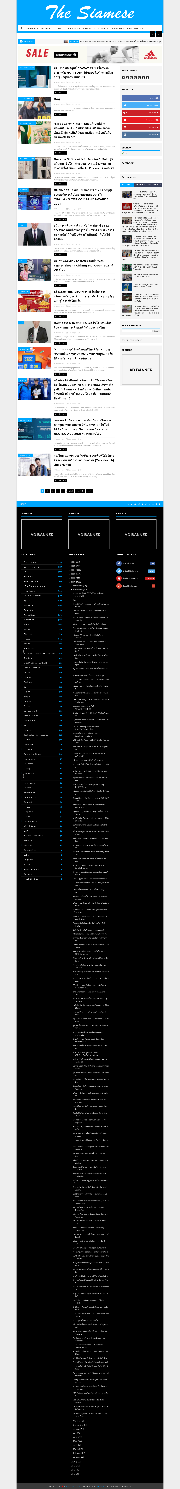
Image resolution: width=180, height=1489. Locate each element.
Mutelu (27, 864)
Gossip (27, 769)
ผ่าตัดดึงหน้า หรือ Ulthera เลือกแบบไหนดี (88, 930)
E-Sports (28, 812)
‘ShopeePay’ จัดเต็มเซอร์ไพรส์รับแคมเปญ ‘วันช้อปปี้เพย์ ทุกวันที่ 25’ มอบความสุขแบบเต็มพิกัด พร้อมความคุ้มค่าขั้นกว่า (83, 354)
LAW (26, 831)
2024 (73, 570)
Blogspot (100, 1486)
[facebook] (129, 504)
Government (25, 420)
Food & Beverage (27, 123)
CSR (21, 323)
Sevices (28, 874)
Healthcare (29, 591)
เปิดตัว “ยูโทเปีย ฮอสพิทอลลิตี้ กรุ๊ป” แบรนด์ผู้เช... (91, 1252)
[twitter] (131, 504)
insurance (29, 773)
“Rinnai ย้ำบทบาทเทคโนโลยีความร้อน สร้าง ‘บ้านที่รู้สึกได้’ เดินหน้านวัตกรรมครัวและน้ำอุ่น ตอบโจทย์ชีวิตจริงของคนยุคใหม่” (141, 255)
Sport (27, 687)
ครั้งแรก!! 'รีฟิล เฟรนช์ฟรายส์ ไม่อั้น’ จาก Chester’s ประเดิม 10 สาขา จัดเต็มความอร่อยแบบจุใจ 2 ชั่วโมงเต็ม (84, 296)
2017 (73, 1474)
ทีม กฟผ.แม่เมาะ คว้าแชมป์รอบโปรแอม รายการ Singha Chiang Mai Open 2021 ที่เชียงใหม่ (83, 265)
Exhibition (29, 648)
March (76, 1449)
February (77, 1453)
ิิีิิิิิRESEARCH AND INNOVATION (39, 653)
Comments (154, 185)
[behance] (152, 504)
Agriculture (29, 615)
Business (31, 28)
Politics (27, 740)
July (75, 1433)
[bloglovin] (142, 504)
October (77, 1421)
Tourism (28, 658)
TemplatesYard (73, 1486)
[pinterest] (139, 504)
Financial (28, 745)
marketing (24, 292)
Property (28, 605)
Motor (27, 639)
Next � (80, 491)
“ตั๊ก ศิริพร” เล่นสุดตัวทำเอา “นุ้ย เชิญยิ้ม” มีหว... (90, 1358)
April (75, 1445)
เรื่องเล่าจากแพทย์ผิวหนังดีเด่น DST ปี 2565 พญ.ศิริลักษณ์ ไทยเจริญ (145, 267)
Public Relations (32, 869)
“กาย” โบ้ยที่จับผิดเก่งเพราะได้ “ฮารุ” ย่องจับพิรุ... (90, 1276)
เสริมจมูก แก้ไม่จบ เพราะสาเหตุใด (85, 1320)
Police (27, 807)
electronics (29, 793)
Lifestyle (28, 788)
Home (23, 504)
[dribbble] (146, 504)
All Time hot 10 (127, 185)
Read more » (60, 93)
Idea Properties (27, 68)
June (75, 1437)
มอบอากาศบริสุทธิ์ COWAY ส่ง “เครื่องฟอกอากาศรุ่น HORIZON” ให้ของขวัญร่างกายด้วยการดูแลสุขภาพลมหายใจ (83, 72)
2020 (73, 1462)
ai (25, 725)
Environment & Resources (126, 28)
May (75, 1441)
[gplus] (135, 504)
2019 (73, 1466)
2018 (73, 1470)
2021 (73, 582)
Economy (46, 28)
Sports (23, 261)
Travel (27, 644)
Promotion (29, 720)
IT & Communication (34, 586)
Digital (27, 692)
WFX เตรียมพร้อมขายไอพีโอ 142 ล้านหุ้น (88, 675)
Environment (30, 711)
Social (102, 28)
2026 (73, 562)
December (78, 586)
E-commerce (30, 821)
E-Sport (28, 696)
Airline (27, 672)
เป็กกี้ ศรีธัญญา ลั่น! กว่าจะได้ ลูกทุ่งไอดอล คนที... (91, 1362)
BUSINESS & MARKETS (36, 663)
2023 (73, 574)
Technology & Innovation (36, 735)
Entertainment (26, 99)
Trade (22, 225)
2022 (73, 578)
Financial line (25, 455)
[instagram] (156, 504)
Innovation (29, 783)
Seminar (28, 845)
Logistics (28, 860)
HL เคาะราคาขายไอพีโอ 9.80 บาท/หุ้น (88, 760)
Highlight (141, 185)
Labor (27, 855)
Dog (57, 99)
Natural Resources (33, 836)
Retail (27, 817)
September (78, 1425)
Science (28, 840)
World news (30, 826)
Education (29, 610)
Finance (28, 634)
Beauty (27, 677)
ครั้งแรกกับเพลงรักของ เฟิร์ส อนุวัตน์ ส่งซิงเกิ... (90, 934)
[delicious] (159, 504)
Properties (29, 759)
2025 (73, 566)
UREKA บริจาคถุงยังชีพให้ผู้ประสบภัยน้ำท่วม (89, 1248)
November (78, 590)
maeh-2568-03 (31, 879)
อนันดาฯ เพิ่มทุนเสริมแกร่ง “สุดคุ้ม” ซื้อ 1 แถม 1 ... (91, 624)
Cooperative (30, 850)
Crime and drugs (33, 754)
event (27, 706)
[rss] (149, 504)
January (76, 1457)
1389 (71, 491)
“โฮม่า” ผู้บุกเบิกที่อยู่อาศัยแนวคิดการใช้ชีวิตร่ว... (90, 879)
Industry (28, 730)
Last (89, 491)
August (76, 1429)
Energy (60, 28)
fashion (28, 682)
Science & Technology (80, 28)
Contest (28, 802)
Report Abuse (129, 177)
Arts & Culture (31, 716)
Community (30, 797)
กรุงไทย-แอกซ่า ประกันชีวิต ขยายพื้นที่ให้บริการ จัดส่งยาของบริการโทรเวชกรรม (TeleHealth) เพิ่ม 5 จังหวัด (84, 460)
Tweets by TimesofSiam (132, 340)
